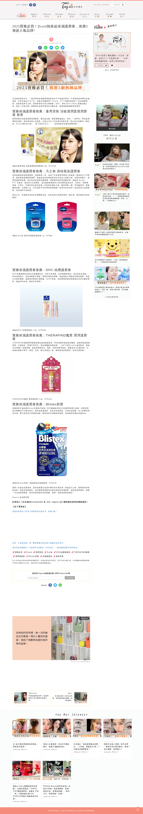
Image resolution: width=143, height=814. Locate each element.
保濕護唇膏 (47, 556)
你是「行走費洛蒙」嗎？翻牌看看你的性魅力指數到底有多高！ (38, 543)
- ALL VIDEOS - (112, 70)
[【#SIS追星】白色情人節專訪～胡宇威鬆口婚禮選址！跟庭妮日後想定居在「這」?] (112, 42)
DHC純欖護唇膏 (63, 552)
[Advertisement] (67, 252)
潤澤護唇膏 (20, 556)
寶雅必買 (19, 552)
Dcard (29, 552)
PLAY (100, 65)
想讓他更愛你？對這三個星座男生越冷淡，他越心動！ (35, 511)
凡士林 (50, 552)
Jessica (45, 43)
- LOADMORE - (112, 297)
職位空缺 (97, 5)
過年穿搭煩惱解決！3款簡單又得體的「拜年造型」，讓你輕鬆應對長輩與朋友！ (45, 547)
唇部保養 (59, 556)
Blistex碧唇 (34, 556)
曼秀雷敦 (39, 552)
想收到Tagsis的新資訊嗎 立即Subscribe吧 (51, 573)
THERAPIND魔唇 (82, 552)
